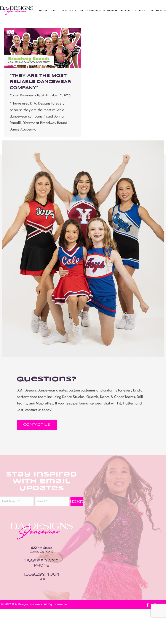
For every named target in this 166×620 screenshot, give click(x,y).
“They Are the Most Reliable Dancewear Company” (40, 82)
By (42, 95)
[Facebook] (147, 605)
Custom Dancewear (22, 95)
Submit (76, 502)
